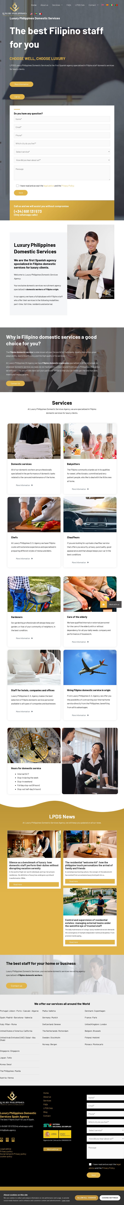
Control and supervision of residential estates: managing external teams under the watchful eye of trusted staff (88, 922)
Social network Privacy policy (13, 1154)
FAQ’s (69, 5)
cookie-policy (6, 1156)
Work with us (114, 604)
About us (44, 5)
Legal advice (5, 1149)
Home (33, 5)
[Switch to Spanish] (107, 4)
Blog (45, 1112)
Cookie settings (110, 1198)
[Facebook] (1, 1140)
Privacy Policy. (67, 185)
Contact (92, 5)
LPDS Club (80, 5)
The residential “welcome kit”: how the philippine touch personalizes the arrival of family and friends (89, 865)
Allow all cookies (86, 1198)
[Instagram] (7, 1140)
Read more (17, 884)
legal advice (49, 185)
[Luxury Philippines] (14, 9)
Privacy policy (6, 1151)
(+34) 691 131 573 (28, 211)
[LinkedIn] (13, 1140)
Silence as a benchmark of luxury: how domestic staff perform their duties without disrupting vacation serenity (33, 865)
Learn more (66, 1200)
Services (56, 5)
